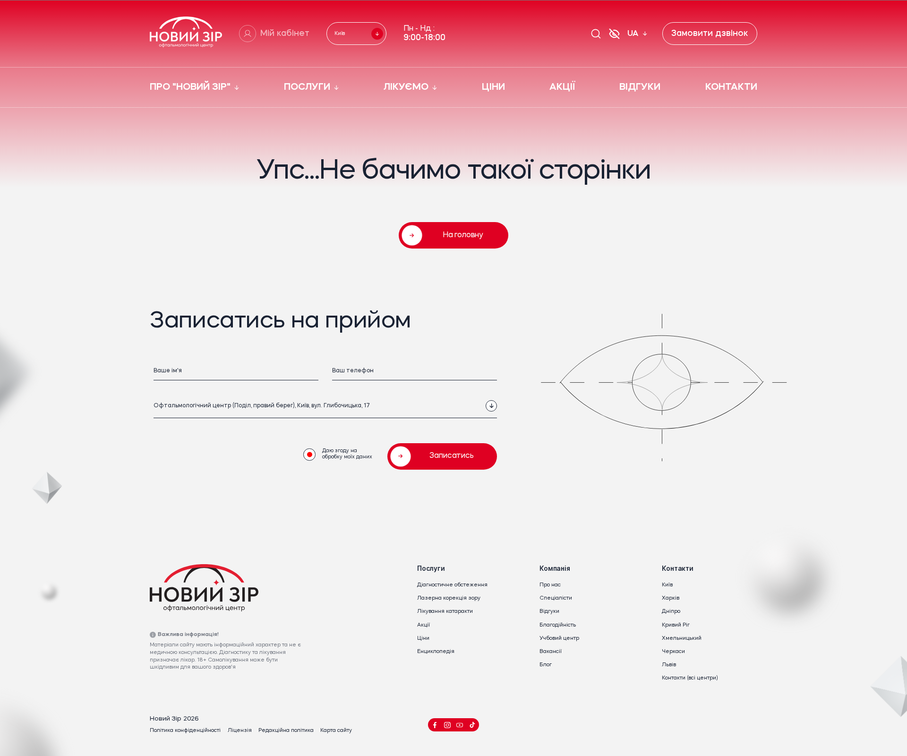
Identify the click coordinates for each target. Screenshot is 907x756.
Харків (670, 598)
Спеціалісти (555, 598)
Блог (545, 665)
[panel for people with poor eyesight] (614, 33)
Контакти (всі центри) (690, 678)
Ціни (423, 638)
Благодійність (557, 625)
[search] (596, 34)
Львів (669, 665)
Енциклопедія (435, 651)
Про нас (550, 585)
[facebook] (434, 725)
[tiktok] (472, 725)
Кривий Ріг (676, 625)
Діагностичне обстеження (452, 585)
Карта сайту (336, 730)
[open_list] (491, 406)
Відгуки (549, 611)
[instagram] (447, 725)
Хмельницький (682, 638)
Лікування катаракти (445, 611)
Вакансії (550, 651)
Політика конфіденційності (185, 730)
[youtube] (459, 725)
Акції (423, 625)
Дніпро (671, 611)
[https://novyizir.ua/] (186, 34)
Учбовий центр (559, 638)
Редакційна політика (286, 730)
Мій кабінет (284, 34)
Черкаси (673, 651)
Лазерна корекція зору (448, 598)
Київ (667, 585)
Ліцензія (240, 730)
